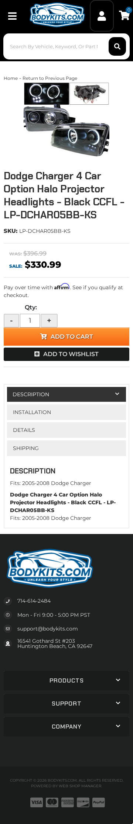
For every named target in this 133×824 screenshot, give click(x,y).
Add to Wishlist (71, 354)
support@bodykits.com (47, 628)
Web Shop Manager (80, 786)
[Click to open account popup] (102, 16)
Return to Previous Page (50, 78)
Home (11, 78)
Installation (32, 412)
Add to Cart (72, 336)
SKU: (10, 230)
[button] (66, 46)
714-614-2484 (34, 600)
